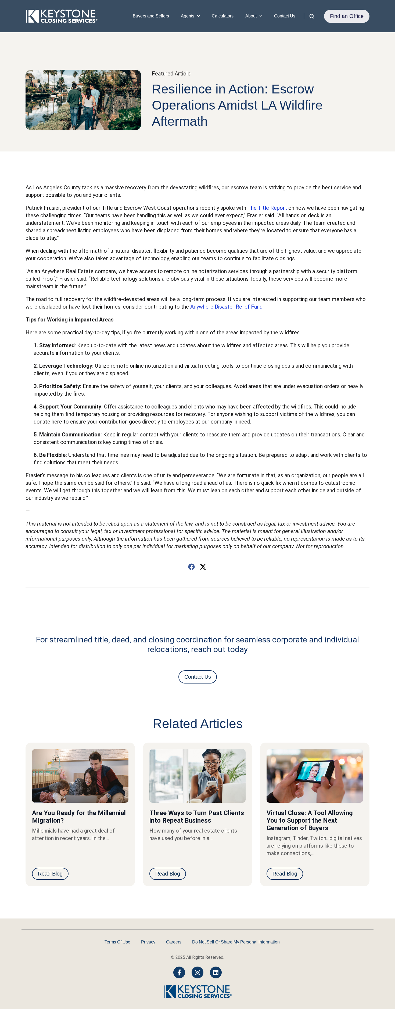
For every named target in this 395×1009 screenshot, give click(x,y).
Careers (173, 942)
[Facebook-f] (179, 972)
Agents (187, 16)
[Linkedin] (216, 972)
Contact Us (284, 16)
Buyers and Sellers (151, 16)
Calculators (223, 16)
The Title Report (267, 208)
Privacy (148, 942)
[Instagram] (197, 972)
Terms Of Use (117, 942)
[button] (192, 567)
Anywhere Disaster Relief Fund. (227, 306)
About (251, 16)
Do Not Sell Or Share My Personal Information (236, 942)
